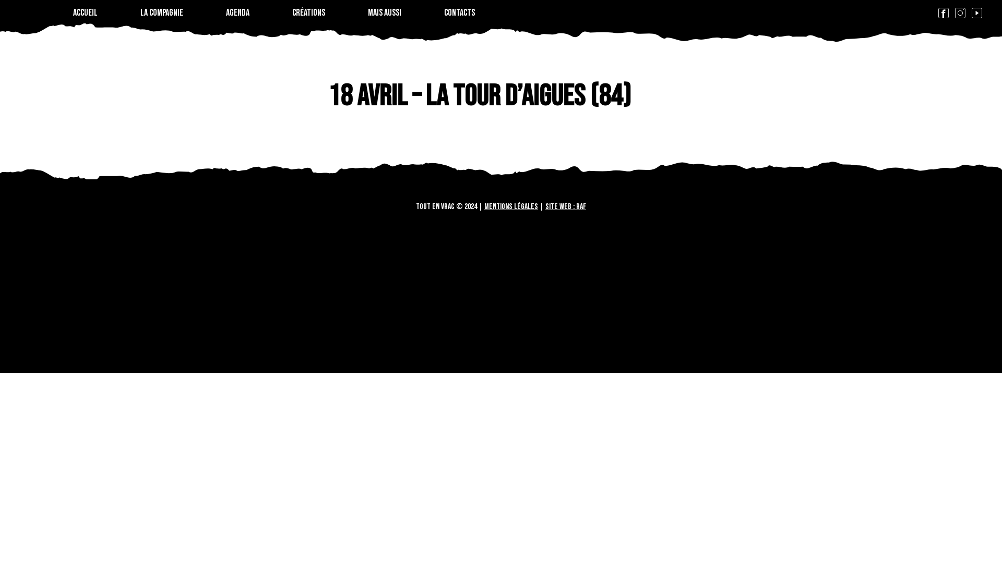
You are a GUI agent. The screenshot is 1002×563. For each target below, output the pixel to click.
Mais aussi (384, 12)
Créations (308, 12)
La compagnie (161, 12)
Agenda (237, 12)
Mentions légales (511, 207)
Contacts (459, 12)
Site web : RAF (565, 207)
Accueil (85, 12)
